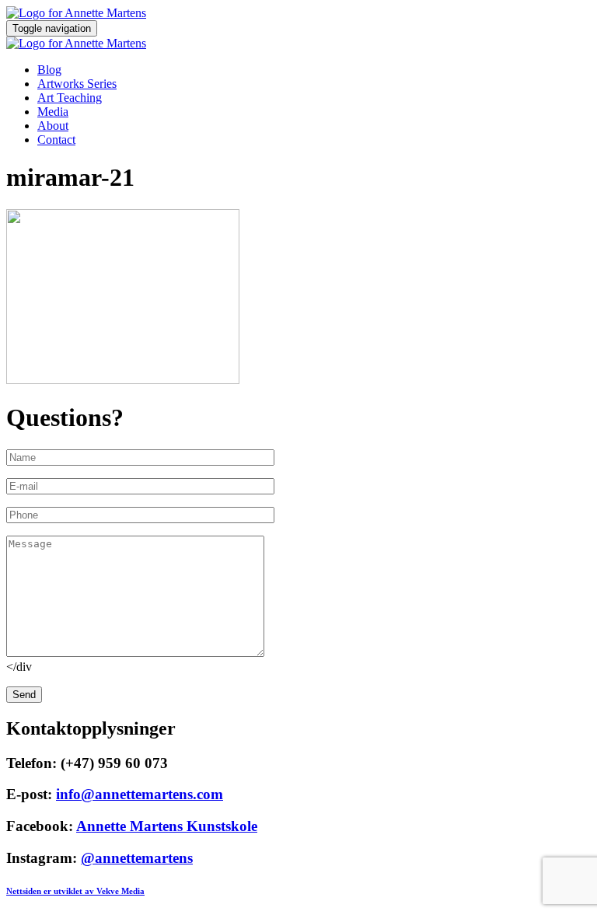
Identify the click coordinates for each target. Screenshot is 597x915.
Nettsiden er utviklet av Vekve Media (75, 891)
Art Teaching (69, 97)
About (52, 125)
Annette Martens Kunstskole (166, 826)
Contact (56, 139)
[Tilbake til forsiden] (76, 12)
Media (52, 111)
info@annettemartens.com (139, 794)
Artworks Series (77, 83)
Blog (49, 69)
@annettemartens (137, 858)
